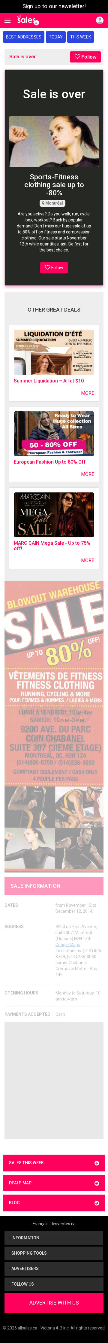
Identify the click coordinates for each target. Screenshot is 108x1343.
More (87, 393)
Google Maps (68, 944)
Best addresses (23, 37)
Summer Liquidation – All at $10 (49, 381)
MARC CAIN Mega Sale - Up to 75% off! (52, 545)
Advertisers (24, 1268)
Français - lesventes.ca (54, 1223)
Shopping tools (28, 1253)
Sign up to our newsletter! (54, 6)
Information (24, 1237)
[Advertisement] (54, 1081)
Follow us (22, 1284)
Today (56, 37)
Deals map (20, 1182)
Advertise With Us (54, 1302)
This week (80, 37)
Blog (14, 1202)
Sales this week (26, 1162)
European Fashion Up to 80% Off (50, 462)
